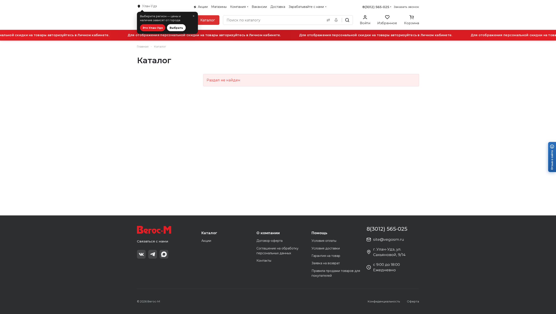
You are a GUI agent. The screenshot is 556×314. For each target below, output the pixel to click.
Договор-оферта (269, 241)
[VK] (141, 254)
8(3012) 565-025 (375, 7)
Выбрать (176, 27)
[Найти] (347, 20)
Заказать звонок (406, 7)
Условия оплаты (324, 241)
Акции (206, 241)
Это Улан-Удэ (153, 27)
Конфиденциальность (384, 301)
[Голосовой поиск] (337, 20)
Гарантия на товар (326, 256)
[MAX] (164, 254)
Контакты (263, 261)
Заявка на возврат (326, 263)
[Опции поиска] (327, 20)
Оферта (413, 301)
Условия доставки (326, 248)
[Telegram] (152, 254)
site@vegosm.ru (388, 239)
